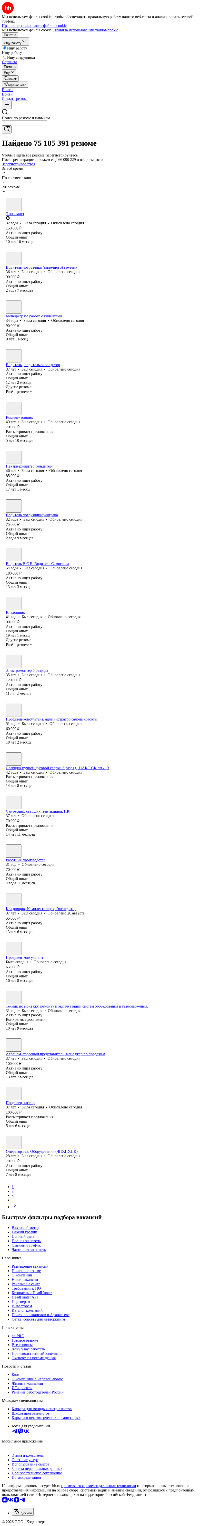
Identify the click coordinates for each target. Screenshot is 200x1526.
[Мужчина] (13, 258)
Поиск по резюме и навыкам (26, 118)
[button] (7, 90)
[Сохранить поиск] (7, 129)
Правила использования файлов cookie (85, 30)
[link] (10, 78)
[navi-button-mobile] (7, 105)
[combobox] (24, 122)
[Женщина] (13, 204)
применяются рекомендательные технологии (98, 1486)
